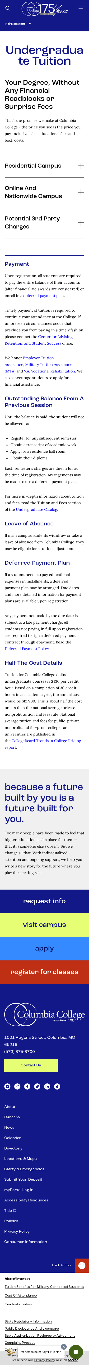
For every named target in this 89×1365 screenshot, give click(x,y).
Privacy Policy (17, 1232)
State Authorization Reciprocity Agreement (40, 1336)
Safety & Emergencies (24, 1169)
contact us (31, 1065)
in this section (15, 23)
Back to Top (61, 1265)
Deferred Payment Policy (27, 648)
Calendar (12, 1138)
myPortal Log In (18, 1190)
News (9, 1128)
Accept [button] (73, 1360)
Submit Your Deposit (23, 1180)
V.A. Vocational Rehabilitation (49, 371)
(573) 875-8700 (19, 1052)
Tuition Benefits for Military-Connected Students (44, 1287)
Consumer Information (25, 1242)
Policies (11, 1221)
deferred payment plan (43, 295)
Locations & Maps (20, 1159)
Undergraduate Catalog (36, 509)
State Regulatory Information (28, 1321)
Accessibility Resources (26, 1200)
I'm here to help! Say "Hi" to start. (41, 1352)
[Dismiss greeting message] (64, 1347)
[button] (76, 1352)
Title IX (10, 1211)
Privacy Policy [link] (44, 1360)
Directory (13, 1148)
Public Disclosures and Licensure (32, 1329)
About (9, 1107)
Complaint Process (20, 1343)
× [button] (84, 1354)
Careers (12, 1117)
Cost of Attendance (21, 1295)
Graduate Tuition (18, 1304)
